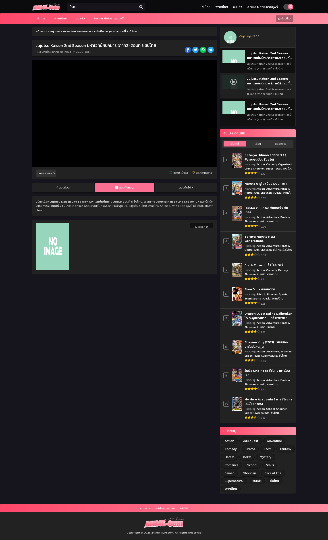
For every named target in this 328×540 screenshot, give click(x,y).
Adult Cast (250, 441)
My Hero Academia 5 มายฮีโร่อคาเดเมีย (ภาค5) (268, 401)
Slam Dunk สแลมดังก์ (260, 289)
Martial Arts (252, 192)
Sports (283, 294)
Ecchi (267, 449)
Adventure (272, 188)
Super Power (273, 168)
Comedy (271, 164)
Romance (231, 465)
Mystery (265, 457)
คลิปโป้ (184, 508)
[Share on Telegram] (211, 50)
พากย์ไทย (222, 7)
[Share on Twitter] (195, 50)
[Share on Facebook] (188, 50)
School (260, 294)
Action (260, 164)
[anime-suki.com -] (46, 9)
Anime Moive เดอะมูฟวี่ (262, 7)
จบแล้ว (237, 7)
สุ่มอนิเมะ (285, 19)
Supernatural (269, 356)
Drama (250, 449)
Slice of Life (273, 473)
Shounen (258, 168)
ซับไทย (206, 7)
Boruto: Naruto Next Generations (260, 238)
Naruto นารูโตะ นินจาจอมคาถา (266, 184)
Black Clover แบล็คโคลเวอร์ (264, 265)
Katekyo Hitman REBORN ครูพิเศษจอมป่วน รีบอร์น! (265, 157)
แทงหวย (145, 508)
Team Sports (253, 298)
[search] (141, 7)
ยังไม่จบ (287, 250)
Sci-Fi (270, 465)
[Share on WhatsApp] (203, 50)
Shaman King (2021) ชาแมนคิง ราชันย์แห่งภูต (266, 344)
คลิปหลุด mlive (165, 508)
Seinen (229, 473)
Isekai (247, 457)
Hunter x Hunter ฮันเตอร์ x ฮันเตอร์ (266, 210)
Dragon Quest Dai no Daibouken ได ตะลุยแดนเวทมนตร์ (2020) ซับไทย (268, 316)
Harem (229, 457)
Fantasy (285, 188)
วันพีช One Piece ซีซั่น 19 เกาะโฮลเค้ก (267, 373)
